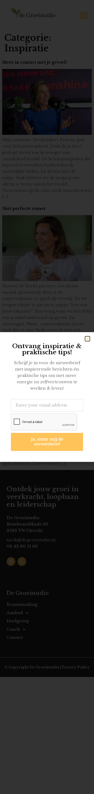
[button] (87, 339)
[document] (47, 397)
